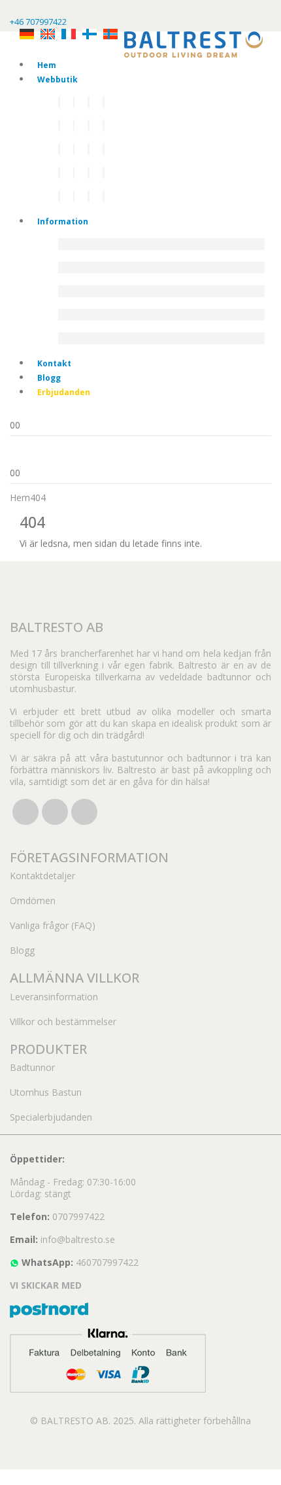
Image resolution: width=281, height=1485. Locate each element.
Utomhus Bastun (46, 1092)
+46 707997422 (38, 21)
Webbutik (57, 79)
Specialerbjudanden (51, 1117)
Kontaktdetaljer (42, 875)
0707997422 (78, 1216)
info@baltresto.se (78, 1239)
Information (62, 221)
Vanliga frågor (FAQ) (52, 925)
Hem (46, 65)
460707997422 (107, 1262)
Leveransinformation (54, 996)
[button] (8, 1476)
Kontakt (54, 363)
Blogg (49, 377)
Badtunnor (32, 1067)
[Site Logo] (193, 43)
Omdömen (33, 900)
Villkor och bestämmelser (63, 1021)
